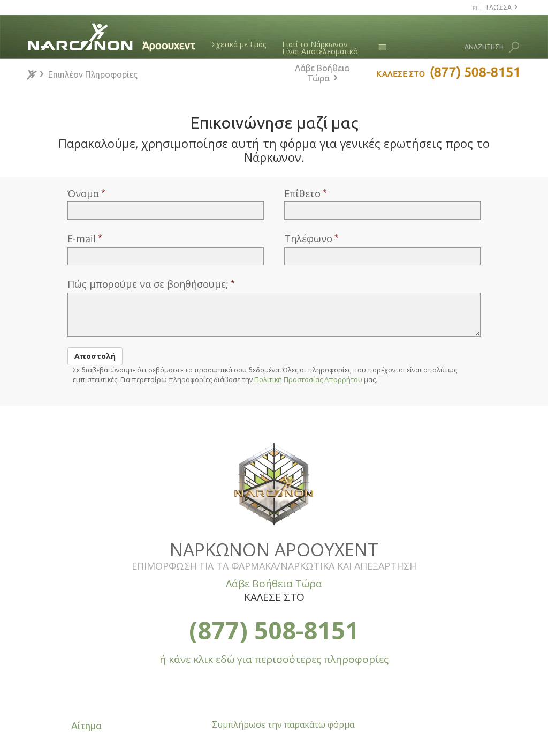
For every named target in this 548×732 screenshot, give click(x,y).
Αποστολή (95, 356)
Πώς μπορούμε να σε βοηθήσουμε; (148, 284)
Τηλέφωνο (308, 238)
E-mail (81, 238)
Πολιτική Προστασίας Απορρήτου (308, 379)
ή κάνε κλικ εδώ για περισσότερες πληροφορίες (274, 659)
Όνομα (83, 193)
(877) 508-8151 (274, 630)
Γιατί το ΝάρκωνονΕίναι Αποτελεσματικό (320, 48)
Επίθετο (302, 193)
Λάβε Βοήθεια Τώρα (322, 73)
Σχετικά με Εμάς (238, 44)
